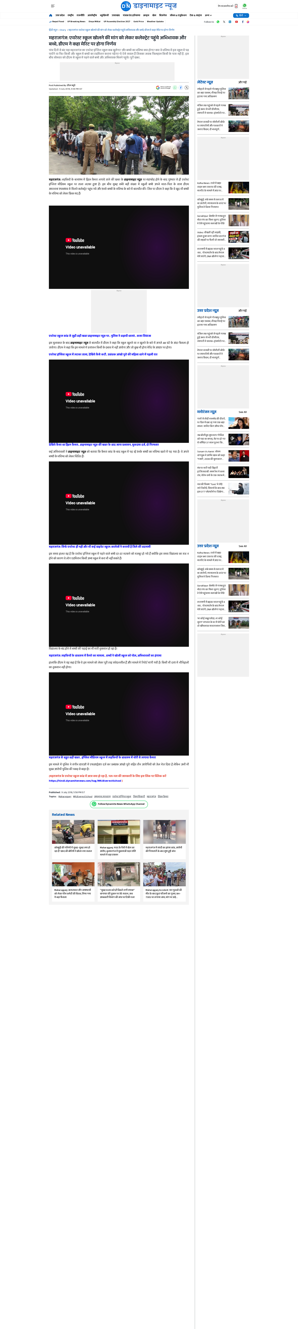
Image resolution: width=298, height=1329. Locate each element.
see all (243, 412)
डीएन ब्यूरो (71, 86)
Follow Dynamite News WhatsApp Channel (121, 804)
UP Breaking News (76, 22)
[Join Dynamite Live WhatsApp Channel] (218, 22)
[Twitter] (187, 87)
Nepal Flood (58, 22)
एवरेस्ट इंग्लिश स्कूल (121, 797)
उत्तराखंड (116, 16)
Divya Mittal (94, 22)
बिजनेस (163, 16)
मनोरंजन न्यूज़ (206, 412)
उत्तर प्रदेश (60, 16)
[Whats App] (175, 87)
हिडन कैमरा (163, 797)
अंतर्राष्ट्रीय (92, 16)
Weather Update (155, 22)
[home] (50, 15)
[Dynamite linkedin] (230, 22)
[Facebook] (181, 87)
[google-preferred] (163, 87)
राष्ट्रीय (71, 16)
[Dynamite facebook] (242, 22)
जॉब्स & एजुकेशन (178, 16)
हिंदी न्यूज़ (53, 30)
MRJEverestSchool (82, 797)
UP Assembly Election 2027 (117, 22)
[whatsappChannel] (244, 6)
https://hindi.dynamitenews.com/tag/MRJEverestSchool (85, 781)
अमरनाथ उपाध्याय (102, 797)
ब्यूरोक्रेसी (104, 16)
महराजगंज (151, 797)
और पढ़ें (242, 83)
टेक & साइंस (196, 16)
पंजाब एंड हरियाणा (131, 16)
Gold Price (138, 22)
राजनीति (80, 16)
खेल (154, 16)
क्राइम (146, 16)
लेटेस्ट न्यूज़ (205, 82)
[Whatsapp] (94, 804)
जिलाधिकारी (139, 797)
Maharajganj (65, 797)
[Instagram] (248, 22)
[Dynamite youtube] (236, 22)
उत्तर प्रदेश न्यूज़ (208, 311)
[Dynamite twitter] (224, 22)
